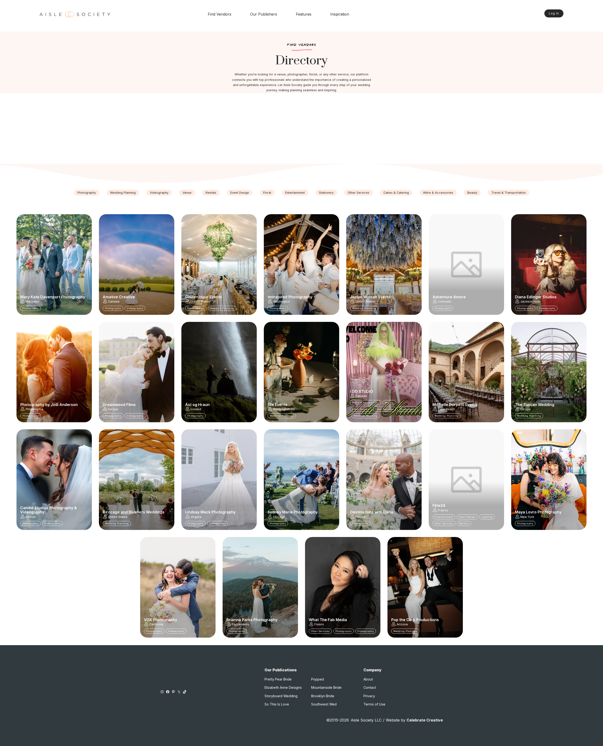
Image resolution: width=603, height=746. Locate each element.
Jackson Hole (530, 301)
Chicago (279, 517)
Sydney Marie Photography (293, 512)
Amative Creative (119, 297)
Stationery (326, 192)
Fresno (319, 624)
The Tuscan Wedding (534, 404)
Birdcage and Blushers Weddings (133, 512)
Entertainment (295, 192)
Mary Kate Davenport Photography (52, 297)
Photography (86, 192)
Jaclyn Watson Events (370, 297)
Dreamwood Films (119, 404)
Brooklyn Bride (322, 696)
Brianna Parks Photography (251, 620)
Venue (187, 192)
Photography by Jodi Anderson (49, 404)
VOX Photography (160, 620)
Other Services (358, 192)
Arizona (402, 624)
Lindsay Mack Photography (210, 512)
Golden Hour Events (203, 297)
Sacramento (240, 624)
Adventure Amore (449, 297)
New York (527, 517)
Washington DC (284, 409)
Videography (159, 192)
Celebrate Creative (425, 720)
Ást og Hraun (197, 404)
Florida (360, 517)
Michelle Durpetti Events (455, 404)
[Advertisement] (301, 128)
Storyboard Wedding (281, 696)
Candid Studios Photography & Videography (48, 510)
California (156, 624)
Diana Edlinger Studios (536, 297)
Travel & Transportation (508, 192)
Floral (267, 192)
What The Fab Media (328, 620)
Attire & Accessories (438, 192)
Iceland (196, 409)
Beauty (472, 192)
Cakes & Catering (396, 192)
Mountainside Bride (326, 687)
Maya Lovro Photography (538, 512)
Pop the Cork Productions (415, 620)
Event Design (239, 192)
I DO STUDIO (361, 391)
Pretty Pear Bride (278, 679)
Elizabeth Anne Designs (283, 687)
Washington (281, 301)
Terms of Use (374, 704)
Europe (113, 409)
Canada (113, 301)
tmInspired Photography (290, 297)
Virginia (196, 517)
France (443, 510)
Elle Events (277, 404)
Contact (369, 687)
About (368, 679)
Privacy (369, 696)
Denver (31, 517)
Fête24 (438, 505)
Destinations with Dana (371, 512)
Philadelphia (34, 409)
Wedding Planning (123, 192)
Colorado (444, 301)
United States (200, 301)
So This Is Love (277, 704)
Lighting (487, 517)
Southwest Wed (324, 704)
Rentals (211, 192)
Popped (317, 679)
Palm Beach (446, 409)
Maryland (32, 301)
